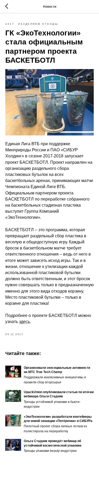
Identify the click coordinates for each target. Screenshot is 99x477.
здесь (24, 321)
